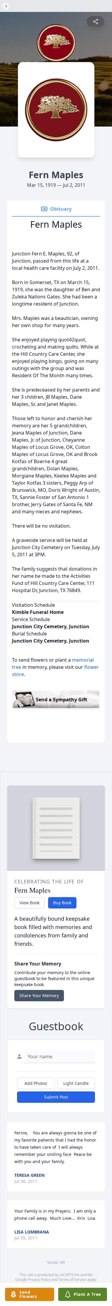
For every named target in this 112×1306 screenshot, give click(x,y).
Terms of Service (72, 1279)
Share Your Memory (39, 995)
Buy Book (62, 902)
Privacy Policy (39, 1279)
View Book (29, 902)
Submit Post (56, 1097)
